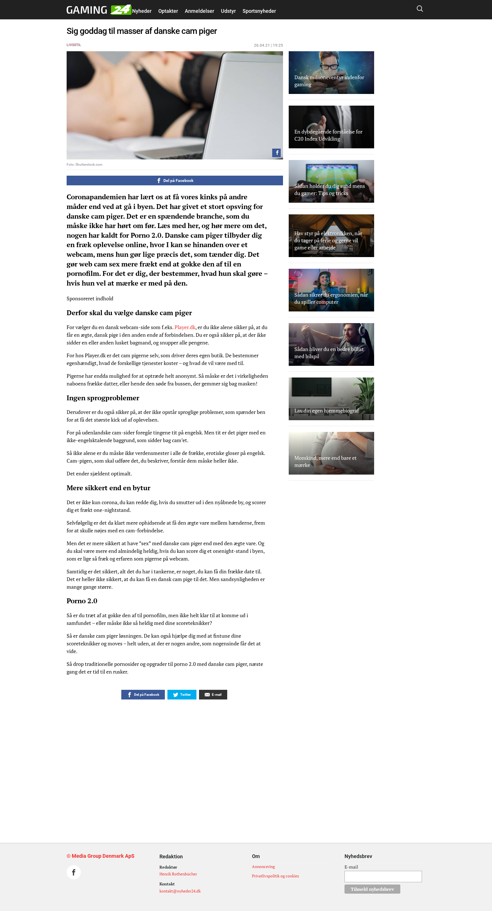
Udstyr (228, 11)
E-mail (351, 867)
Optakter (168, 11)
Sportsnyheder (259, 11)
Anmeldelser (199, 11)
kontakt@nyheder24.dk (180, 891)
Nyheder (141, 11)
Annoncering (263, 866)
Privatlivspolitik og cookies (275, 876)
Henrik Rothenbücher (178, 874)
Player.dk (185, 327)
